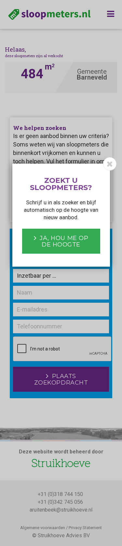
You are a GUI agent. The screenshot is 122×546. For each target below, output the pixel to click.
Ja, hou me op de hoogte (64, 241)
